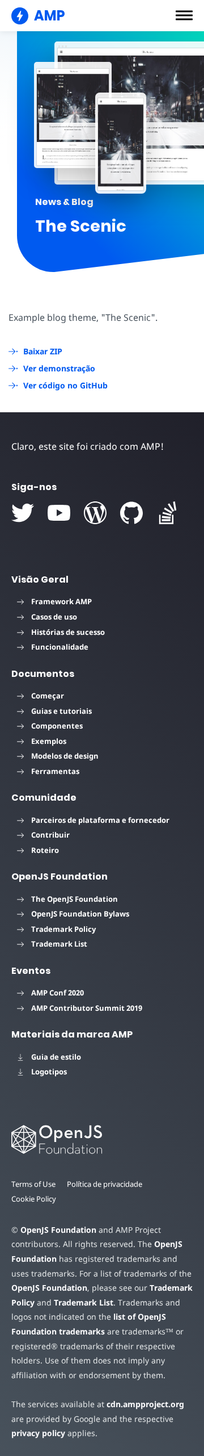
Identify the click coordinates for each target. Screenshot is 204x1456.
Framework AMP (61, 601)
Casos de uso (54, 617)
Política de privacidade (104, 1184)
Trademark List (59, 944)
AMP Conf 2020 (57, 993)
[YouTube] (59, 512)
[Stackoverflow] (167, 512)
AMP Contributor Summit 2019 (86, 1008)
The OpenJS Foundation (74, 899)
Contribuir (50, 835)
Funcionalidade (59, 647)
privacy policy (38, 1433)
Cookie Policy (33, 1199)
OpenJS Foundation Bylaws (80, 914)
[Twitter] (22, 512)
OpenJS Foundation (58, 1229)
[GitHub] (131, 512)
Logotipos (49, 1071)
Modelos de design (65, 756)
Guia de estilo (56, 1057)
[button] (184, 15)
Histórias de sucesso (68, 632)
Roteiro (45, 850)
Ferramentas (55, 771)
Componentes (57, 726)
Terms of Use (33, 1184)
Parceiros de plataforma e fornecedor (100, 820)
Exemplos (48, 741)
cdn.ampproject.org (145, 1404)
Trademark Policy (63, 929)
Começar (47, 696)
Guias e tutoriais (61, 711)
